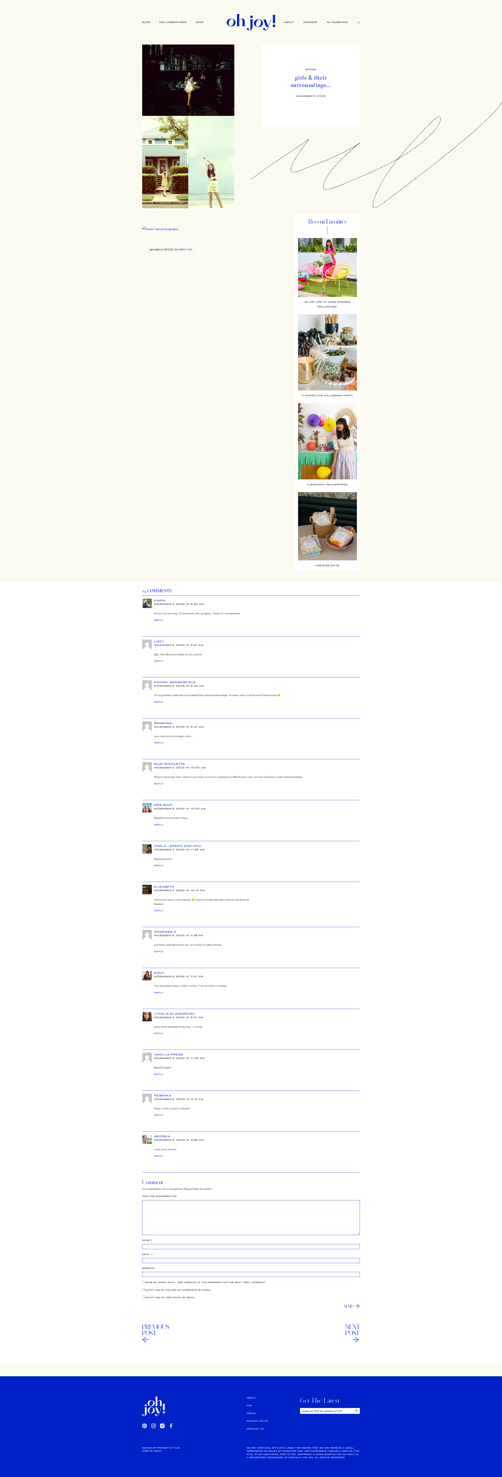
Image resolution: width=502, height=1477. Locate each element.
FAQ (249, 1405)
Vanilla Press (168, 1054)
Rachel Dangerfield (175, 682)
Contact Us (255, 1429)
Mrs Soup (163, 804)
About (289, 22)
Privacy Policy (258, 1421)
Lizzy (159, 641)
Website (148, 1268)
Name (147, 1240)
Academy (310, 22)
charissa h (165, 931)
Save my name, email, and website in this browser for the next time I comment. (205, 1282)
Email (147, 1254)
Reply (159, 620)
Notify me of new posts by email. (170, 1297)
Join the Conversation (159, 1196)
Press (251, 1413)
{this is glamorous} (174, 1013)
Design (311, 69)
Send (348, 1306)
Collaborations (173, 22)
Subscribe (356, 1410)
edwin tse (185, 249)
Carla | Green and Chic (178, 845)
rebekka (163, 1095)
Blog (146, 22)
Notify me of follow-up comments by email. (178, 1290)
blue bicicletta (169, 764)
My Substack (337, 22)
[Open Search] (358, 22)
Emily (159, 972)
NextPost (352, 1330)
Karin (160, 600)
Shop (200, 22)
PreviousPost (155, 1330)
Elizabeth (164, 886)
